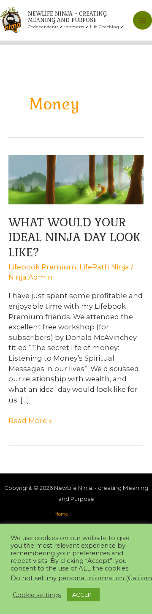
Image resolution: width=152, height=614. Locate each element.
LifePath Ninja (104, 267)
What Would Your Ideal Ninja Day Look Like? (74, 237)
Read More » (30, 421)
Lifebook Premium (42, 267)
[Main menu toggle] (142, 20)
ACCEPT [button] (83, 594)
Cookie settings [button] (37, 595)
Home (61, 514)
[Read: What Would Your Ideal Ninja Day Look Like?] (76, 179)
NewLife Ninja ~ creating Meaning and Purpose (67, 17)
